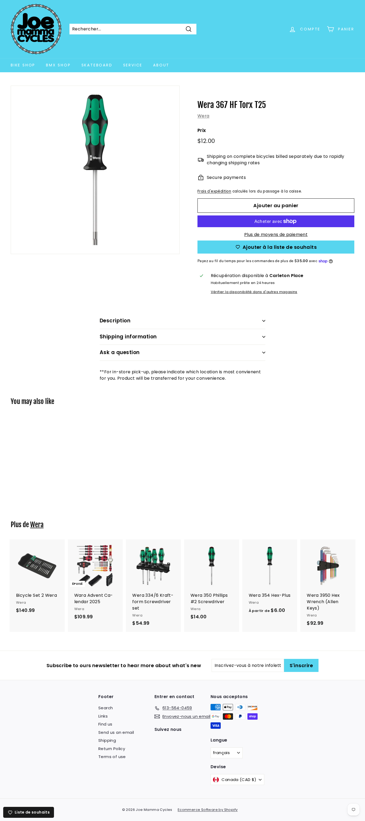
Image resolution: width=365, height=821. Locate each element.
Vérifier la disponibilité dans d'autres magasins (254, 292)
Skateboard (96, 65)
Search (105, 708)
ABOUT (161, 65)
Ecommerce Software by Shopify (208, 809)
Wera (203, 116)
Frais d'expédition (214, 191)
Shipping (107, 740)
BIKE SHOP (23, 65)
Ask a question (120, 352)
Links (103, 716)
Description (115, 320)
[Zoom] (95, 170)
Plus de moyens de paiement (276, 234)
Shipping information (128, 336)
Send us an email (116, 732)
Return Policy (111, 748)
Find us (105, 724)
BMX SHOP (58, 65)
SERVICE (133, 65)
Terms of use (112, 756)
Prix (201, 130)
